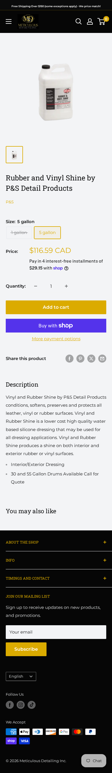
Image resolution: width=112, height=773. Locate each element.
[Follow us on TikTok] (32, 705)
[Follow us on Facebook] (10, 705)
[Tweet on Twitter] (91, 358)
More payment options (56, 338)
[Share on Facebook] (69, 358)
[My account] (90, 21)
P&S (10, 201)
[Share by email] (102, 358)
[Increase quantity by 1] (66, 286)
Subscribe (26, 649)
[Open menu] (8, 21)
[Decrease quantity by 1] (36, 286)
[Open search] (79, 21)
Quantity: (16, 286)
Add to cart (56, 307)
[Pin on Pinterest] (80, 358)
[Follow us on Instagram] (21, 705)
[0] (101, 21)
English (16, 676)
